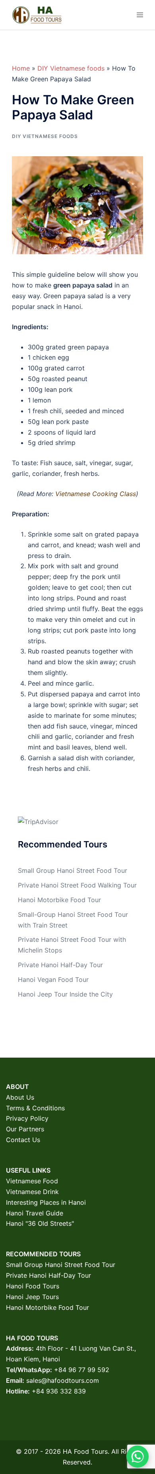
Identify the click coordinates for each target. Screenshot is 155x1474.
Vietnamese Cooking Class (95, 494)
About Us (20, 1097)
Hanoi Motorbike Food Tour (59, 900)
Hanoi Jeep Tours (32, 1297)
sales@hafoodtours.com (62, 1380)
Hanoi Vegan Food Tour (53, 979)
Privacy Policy (27, 1118)
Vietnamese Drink (32, 1192)
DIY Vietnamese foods (71, 68)
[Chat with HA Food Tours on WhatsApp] (137, 1456)
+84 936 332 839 (59, 1391)
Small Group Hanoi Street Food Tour (72, 870)
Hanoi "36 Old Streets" (40, 1223)
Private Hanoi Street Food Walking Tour (77, 885)
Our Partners (25, 1129)
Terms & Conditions (35, 1108)
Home (21, 68)
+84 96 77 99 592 (81, 1370)
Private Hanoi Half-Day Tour (60, 965)
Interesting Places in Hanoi (46, 1202)
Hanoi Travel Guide (34, 1213)
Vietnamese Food (32, 1181)
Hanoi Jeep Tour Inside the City (65, 994)
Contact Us (23, 1140)
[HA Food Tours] (37, 14)
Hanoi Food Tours (32, 1286)
